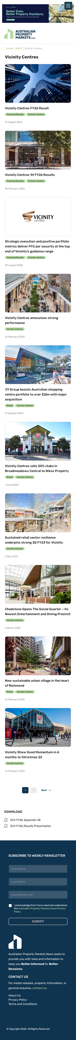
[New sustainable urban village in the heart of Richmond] (38, 655)
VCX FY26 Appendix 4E (25, 820)
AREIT (18, 48)
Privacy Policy (17, 999)
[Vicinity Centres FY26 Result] (38, 83)
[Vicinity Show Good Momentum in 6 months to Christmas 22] (38, 727)
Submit (38, 921)
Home (9, 48)
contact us (39, 988)
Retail (10, 405)
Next (44, 790)
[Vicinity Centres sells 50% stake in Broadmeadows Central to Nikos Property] (38, 441)
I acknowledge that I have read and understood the (40, 908)
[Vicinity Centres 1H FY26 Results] (38, 150)
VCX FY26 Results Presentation (30, 826)
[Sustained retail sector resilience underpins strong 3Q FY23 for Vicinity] (38, 512)
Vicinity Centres (36, 114)
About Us (14, 995)
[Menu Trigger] (68, 6)
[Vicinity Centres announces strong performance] (38, 293)
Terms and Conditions (22, 1004)
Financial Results (15, 114)
